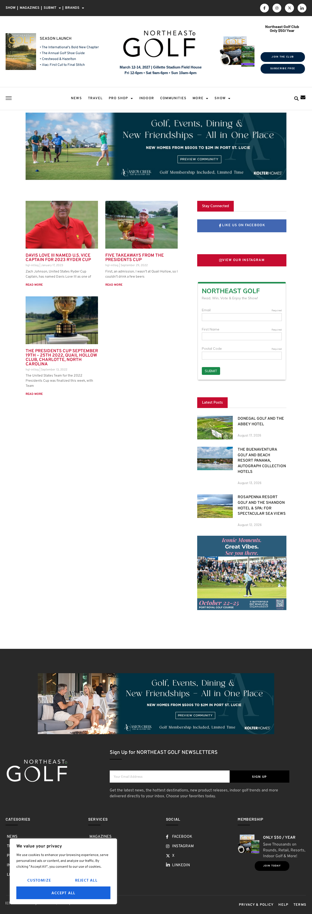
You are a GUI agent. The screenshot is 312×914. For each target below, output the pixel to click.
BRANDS (72, 8)
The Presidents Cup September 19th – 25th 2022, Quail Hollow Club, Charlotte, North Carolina (62, 357)
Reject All (86, 880)
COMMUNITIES (173, 98)
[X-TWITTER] (289, 8)
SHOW (11, 8)
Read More (34, 285)
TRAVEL (95, 98)
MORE (198, 98)
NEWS (76, 98)
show (220, 98)
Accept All (63, 893)
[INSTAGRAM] (277, 8)
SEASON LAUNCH (55, 38)
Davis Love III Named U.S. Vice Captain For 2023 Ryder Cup (58, 258)
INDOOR (146, 98)
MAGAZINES (29, 8)
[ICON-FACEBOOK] (264, 8)
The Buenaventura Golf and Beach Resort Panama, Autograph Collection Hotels (262, 460)
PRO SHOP (118, 98)
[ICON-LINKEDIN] (302, 8)
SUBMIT (50, 8)
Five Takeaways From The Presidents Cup (134, 258)
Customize (39, 880)
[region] (63, 871)
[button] (296, 99)
